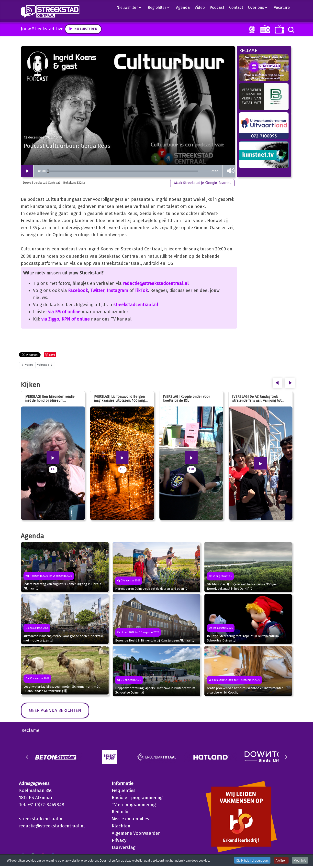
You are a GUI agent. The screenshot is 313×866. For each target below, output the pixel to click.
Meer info (300, 860)
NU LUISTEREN (264, 29)
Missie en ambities (130, 819)
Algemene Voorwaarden (136, 833)
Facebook (78, 290)
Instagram (117, 290)
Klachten (121, 826)
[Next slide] (286, 757)
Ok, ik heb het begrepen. (252, 860)
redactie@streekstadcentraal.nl (156, 283)
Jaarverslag (123, 847)
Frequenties (123, 790)
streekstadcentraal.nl (135, 304)
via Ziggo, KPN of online (65, 319)
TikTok (141, 290)
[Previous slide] (27, 757)
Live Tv (278, 29)
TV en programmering (134, 804)
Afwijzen (281, 860)
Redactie (121, 811)
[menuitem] (130, 7)
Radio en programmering (137, 797)
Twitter (97, 290)
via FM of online (64, 311)
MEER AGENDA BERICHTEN (55, 710)
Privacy (119, 840)
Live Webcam (251, 29)
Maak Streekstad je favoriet (202, 183)
